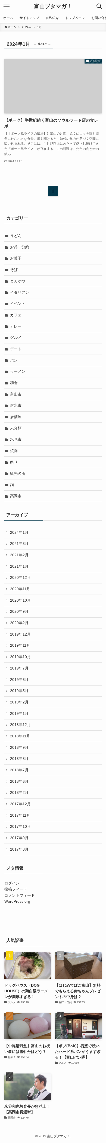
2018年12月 (20, 724)
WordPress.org (17, 901)
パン (14, 360)
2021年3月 (19, 543)
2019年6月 (19, 679)
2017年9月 (19, 838)
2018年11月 (20, 736)
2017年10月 (20, 826)
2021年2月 (19, 555)
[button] (99, 6)
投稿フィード (15, 889)
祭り (14, 462)
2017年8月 (19, 849)
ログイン (12, 883)
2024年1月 (19, 532)
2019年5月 (19, 691)
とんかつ (17, 281)
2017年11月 (20, 815)
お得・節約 (19, 247)
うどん (15, 235)
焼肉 (14, 451)
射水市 (15, 405)
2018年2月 (19, 792)
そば (14, 269)
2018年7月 (19, 770)
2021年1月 (19, 566)
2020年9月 (19, 611)
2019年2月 (19, 702)
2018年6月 (19, 781)
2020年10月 (20, 600)
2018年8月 (19, 758)
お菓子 (15, 258)
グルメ (15, 337)
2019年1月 (19, 713)
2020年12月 (20, 577)
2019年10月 (20, 657)
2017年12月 (20, 804)
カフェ (15, 315)
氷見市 (15, 439)
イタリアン (19, 292)
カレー (15, 326)
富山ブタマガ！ (53, 6)
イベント (17, 303)
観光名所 (17, 473)
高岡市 (15, 496)
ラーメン (17, 371)
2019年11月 (20, 645)
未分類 (15, 428)
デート (15, 349)
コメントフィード (19, 895)
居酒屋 (15, 417)
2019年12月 (20, 634)
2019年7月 (19, 668)
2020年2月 (19, 623)
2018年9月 (19, 747)
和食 (14, 383)
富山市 (15, 394)
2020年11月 (20, 589)
